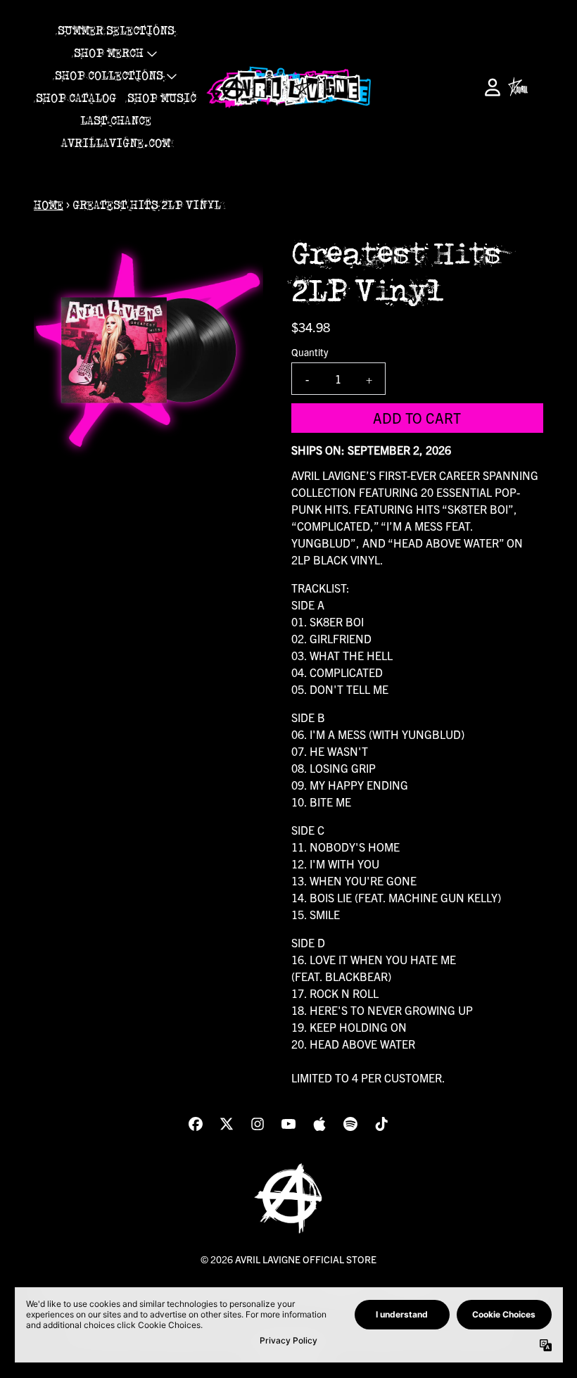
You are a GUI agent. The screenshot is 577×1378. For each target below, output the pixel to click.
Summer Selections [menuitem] (116, 31)
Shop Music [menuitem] (161, 98)
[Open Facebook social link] (195, 1123)
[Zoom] (148, 351)
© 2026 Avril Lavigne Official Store (288, 1259)
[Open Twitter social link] (226, 1123)
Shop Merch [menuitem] (109, 53)
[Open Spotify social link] (350, 1123)
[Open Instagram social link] (257, 1123)
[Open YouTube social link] (288, 1123)
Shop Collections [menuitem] (109, 76)
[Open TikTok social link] (381, 1123)
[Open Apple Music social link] (319, 1123)
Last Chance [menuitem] (115, 121)
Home (48, 205)
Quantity (309, 352)
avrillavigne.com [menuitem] (115, 143)
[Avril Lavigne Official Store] (288, 87)
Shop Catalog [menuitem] (76, 98)
